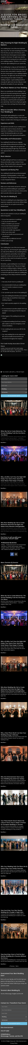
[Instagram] (16, 554)
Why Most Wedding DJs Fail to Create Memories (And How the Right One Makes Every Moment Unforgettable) (12, 524)
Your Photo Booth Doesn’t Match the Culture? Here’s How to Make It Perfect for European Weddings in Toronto (13, 822)
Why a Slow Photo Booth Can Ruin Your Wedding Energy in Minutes (13, 734)
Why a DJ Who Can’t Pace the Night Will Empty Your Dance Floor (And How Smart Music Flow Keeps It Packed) (13, 478)
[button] (25, 2)
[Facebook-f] (12, 554)
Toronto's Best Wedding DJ (10, 990)
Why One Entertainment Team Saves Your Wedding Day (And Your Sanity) (12, 778)
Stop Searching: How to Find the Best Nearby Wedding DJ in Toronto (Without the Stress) (13, 956)
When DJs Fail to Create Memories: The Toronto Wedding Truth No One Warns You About (13, 433)
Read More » (3, 442)
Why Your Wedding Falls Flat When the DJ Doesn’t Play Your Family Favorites (14, 867)
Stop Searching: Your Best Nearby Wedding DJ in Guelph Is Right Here (12, 911)
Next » (17, 966)
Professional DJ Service (9, 543)
